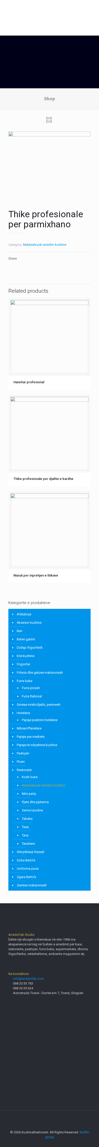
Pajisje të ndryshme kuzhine (37, 745)
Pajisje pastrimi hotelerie (39, 720)
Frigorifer (23, 664)
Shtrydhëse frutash (30, 852)
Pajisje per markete (30, 737)
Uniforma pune (28, 868)
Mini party (29, 794)
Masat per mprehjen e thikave (35, 575)
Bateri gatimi (26, 639)
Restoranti (24, 770)
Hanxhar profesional (28, 382)
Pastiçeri (23, 753)
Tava (25, 835)
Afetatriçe (24, 614)
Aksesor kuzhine (29, 622)
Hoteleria (23, 713)
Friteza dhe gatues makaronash (40, 672)
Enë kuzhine (25, 656)
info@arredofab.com (28, 978)
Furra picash (31, 688)
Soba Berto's (26, 860)
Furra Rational (32, 696)
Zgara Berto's (26, 877)
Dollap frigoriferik (30, 647)
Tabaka (27, 819)
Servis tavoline (32, 810)
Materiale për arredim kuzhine (44, 245)
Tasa (25, 827)
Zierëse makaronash (32, 885)
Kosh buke (30, 777)
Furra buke (24, 681)
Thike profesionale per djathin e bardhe (43, 479)
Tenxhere (28, 843)
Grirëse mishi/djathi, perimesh (38, 704)
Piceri (21, 761)
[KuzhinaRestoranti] (49, 10)
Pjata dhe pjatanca (35, 802)
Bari (19, 631)
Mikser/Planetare (29, 728)
